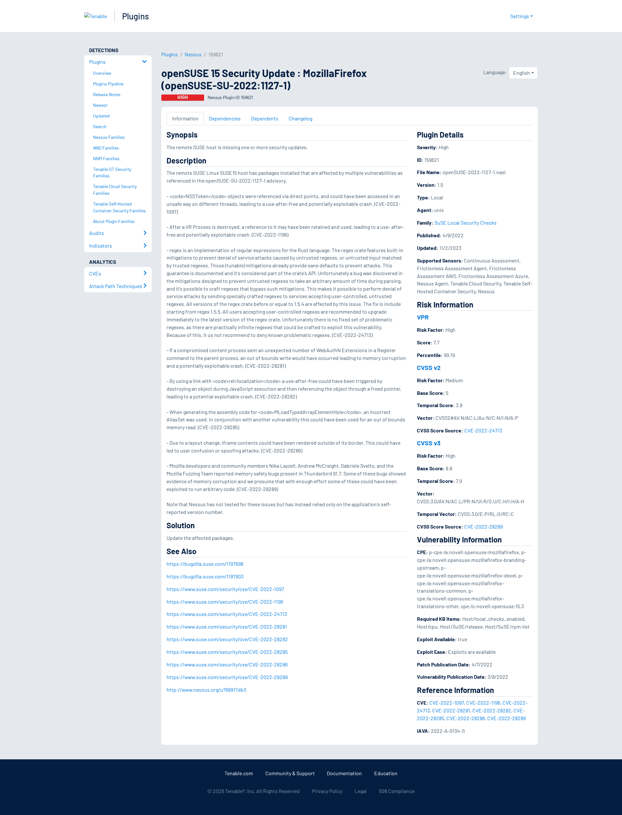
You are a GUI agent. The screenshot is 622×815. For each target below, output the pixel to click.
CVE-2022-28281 (451, 710)
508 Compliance (397, 791)
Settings (519, 16)
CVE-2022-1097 (446, 702)
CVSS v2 (429, 367)
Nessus (193, 54)
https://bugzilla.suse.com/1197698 (205, 564)
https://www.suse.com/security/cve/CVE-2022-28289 (227, 677)
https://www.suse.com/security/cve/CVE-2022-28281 (227, 626)
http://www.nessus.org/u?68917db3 (206, 690)
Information (185, 118)
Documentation (344, 773)
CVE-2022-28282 (491, 710)
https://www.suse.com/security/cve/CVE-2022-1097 (225, 589)
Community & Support (290, 773)
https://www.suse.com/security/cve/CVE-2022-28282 (227, 639)
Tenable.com (239, 773)
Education (385, 773)
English (521, 73)
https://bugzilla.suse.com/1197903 (205, 576)
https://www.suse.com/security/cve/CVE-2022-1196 (225, 601)
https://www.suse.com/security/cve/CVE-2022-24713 (227, 614)
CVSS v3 (429, 443)
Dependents (264, 118)
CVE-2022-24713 (483, 430)
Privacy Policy (327, 791)
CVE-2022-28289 (483, 526)
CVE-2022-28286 (465, 718)
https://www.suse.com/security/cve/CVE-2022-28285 (227, 652)
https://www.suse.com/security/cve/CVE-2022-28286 (227, 664)
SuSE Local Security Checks (465, 222)
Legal (361, 791)
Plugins (135, 16)
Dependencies (225, 118)
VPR (423, 317)
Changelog (300, 118)
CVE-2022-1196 (483, 702)
